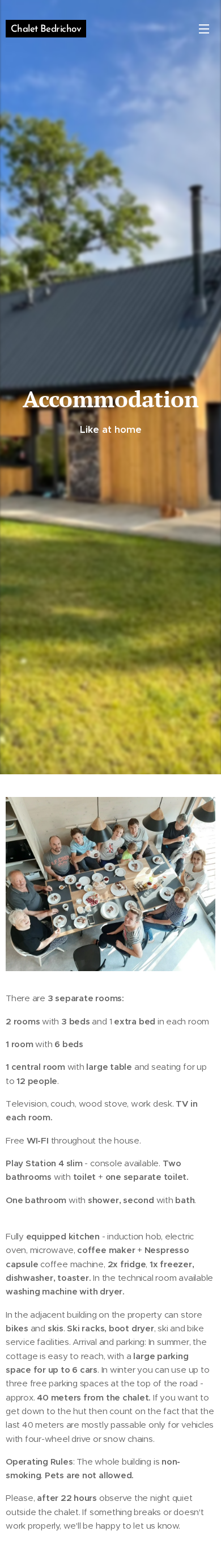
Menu (204, 28)
